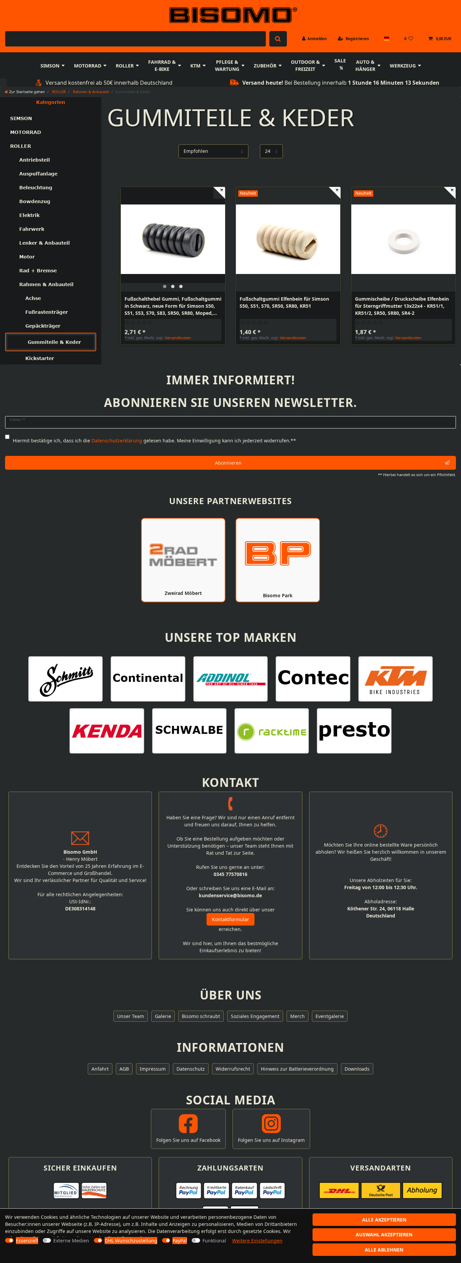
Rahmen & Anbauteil (90, 91)
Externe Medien (71, 1240)
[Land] (386, 39)
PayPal (179, 1240)
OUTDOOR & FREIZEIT (305, 65)
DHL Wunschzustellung (131, 1240)
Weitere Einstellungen (257, 1240)
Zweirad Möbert (183, 593)
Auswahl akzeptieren (384, 1234)
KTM (195, 65)
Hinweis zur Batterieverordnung (297, 1069)
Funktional (214, 1240)
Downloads (357, 1069)
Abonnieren (228, 463)
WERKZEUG (403, 65)
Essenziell (27, 1240)
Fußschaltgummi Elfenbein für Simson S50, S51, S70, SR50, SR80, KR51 (284, 302)
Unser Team (130, 1016)
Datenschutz (191, 1069)
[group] (173, 239)
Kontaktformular (230, 919)
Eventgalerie (330, 1016)
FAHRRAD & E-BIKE (162, 65)
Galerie (163, 1016)
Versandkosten (178, 337)
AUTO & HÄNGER (365, 65)
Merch (297, 1016)
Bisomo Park (278, 595)
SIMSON (49, 65)
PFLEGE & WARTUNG (227, 65)
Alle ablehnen (384, 1249)
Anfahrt (100, 1069)
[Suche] (278, 39)
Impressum (153, 1069)
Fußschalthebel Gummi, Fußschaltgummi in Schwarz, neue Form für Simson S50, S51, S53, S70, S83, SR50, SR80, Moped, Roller (173, 306)
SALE (340, 60)
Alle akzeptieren (384, 1219)
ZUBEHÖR (265, 65)
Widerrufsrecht (233, 1069)
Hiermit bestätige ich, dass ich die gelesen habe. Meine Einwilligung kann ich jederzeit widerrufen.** (154, 440)
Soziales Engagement (255, 1016)
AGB (124, 1069)
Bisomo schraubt (201, 1016)
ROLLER (125, 65)
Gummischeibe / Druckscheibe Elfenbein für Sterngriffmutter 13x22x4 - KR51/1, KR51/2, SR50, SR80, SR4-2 (402, 306)
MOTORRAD (87, 65)
